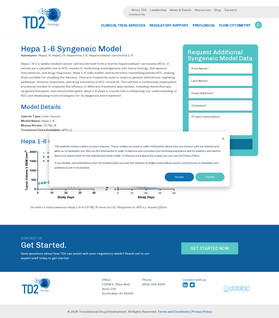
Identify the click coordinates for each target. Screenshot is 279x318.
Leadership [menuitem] (158, 10)
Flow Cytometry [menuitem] (235, 25)
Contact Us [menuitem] (137, 14)
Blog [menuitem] (217, 10)
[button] (258, 24)
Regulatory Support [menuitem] (169, 25)
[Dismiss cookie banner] (223, 139)
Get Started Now (210, 248)
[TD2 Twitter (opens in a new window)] (193, 285)
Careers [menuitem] (230, 10)
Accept (179, 176)
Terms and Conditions (173, 311)
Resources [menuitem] (203, 10)
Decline (210, 176)
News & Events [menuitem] (180, 10)
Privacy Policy (202, 311)
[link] (258, 26)
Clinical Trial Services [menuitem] (123, 25)
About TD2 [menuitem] (139, 10)
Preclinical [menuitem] (204, 25)
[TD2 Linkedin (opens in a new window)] (186, 285)
